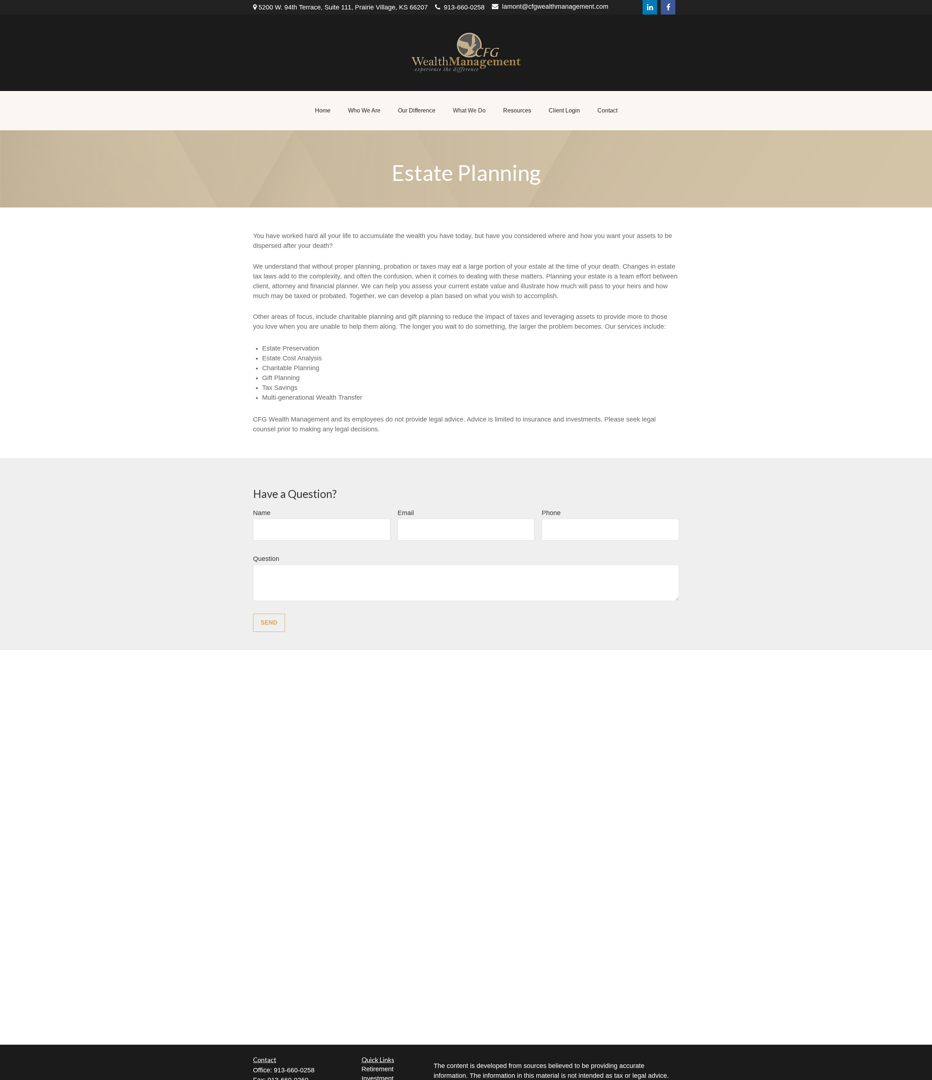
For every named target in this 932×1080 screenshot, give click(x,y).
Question (266, 558)
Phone (551, 513)
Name (261, 513)
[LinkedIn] (650, 7)
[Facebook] (668, 7)
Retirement (378, 1069)
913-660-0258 (464, 7)
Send (269, 623)
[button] (322, 110)
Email (406, 513)
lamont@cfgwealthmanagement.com (555, 6)
